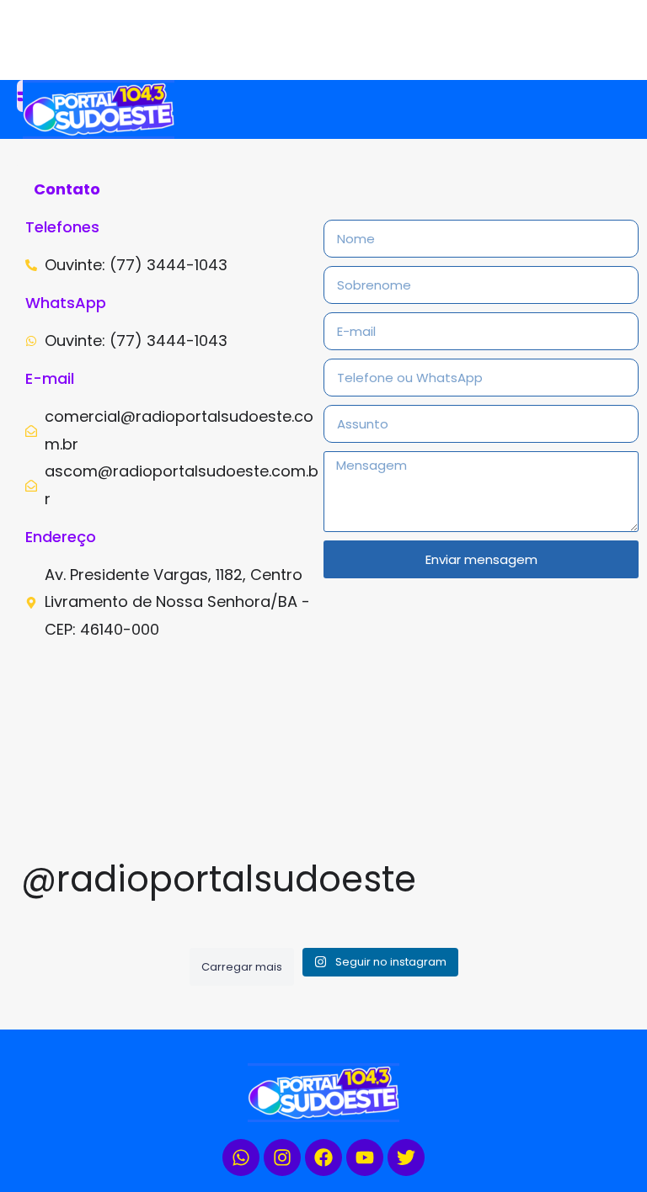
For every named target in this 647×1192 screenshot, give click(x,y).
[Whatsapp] (240, 1157)
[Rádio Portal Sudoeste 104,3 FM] (174, 109)
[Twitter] (406, 1157)
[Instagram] (282, 1157)
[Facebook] (323, 1157)
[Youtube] (364, 1157)
